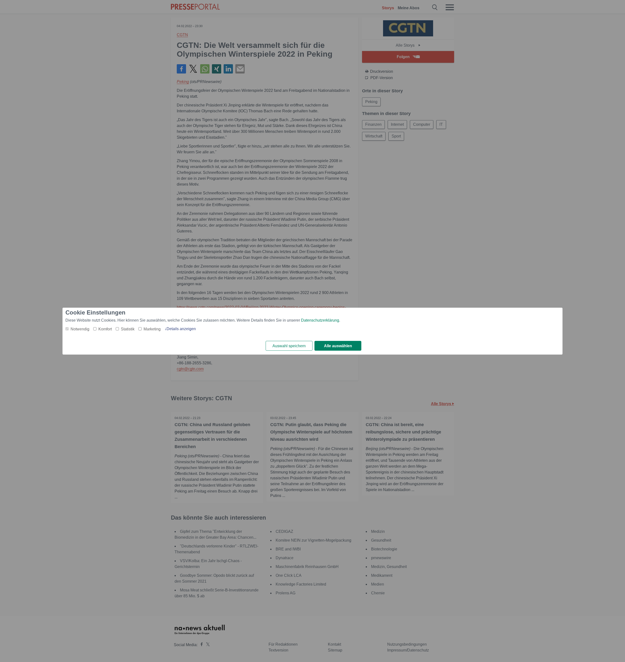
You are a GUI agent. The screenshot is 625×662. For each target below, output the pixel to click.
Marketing (152, 329)
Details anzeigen (181, 329)
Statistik (128, 329)
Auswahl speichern (289, 346)
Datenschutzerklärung (320, 320)
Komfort (105, 329)
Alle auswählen (338, 346)
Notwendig (80, 329)
